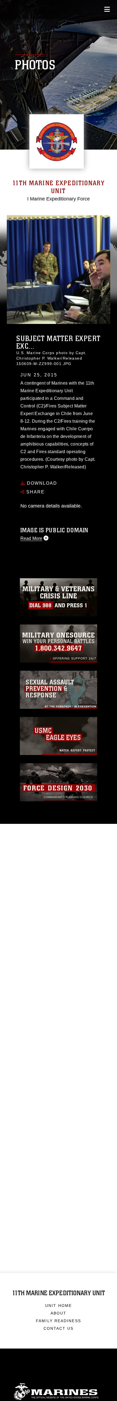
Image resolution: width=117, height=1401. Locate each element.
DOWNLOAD (41, 483)
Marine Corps (58, 1391)
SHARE (35, 492)
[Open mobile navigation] (107, 9)
